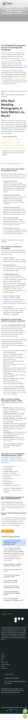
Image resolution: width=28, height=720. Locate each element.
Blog (2, 660)
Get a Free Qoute (6, 531)
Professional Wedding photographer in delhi (13, 145)
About (2, 654)
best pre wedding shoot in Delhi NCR (11, 142)
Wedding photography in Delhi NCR (11, 139)
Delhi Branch (4, 668)
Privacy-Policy (4, 662)
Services (3, 656)
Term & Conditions (5, 664)
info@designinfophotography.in (11, 678)
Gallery (2, 658)
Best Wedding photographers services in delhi (13, 148)
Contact (3, 666)
